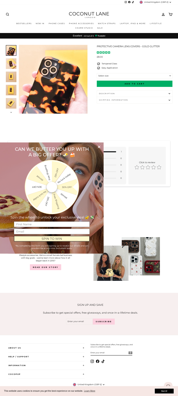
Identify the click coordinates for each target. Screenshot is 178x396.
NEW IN (40, 23)
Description (107, 94)
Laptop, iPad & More (133, 23)
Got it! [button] (164, 391)
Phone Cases (57, 23)
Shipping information (113, 100)
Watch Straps (107, 23)
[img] (103, 52)
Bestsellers (24, 23)
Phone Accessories (81, 23)
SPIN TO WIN (52, 238)
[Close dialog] (99, 147)
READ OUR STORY (45, 267)
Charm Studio (84, 28)
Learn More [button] (89, 391)
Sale (100, 28)
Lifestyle (156, 23)
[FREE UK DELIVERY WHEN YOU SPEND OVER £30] (89, 35)
